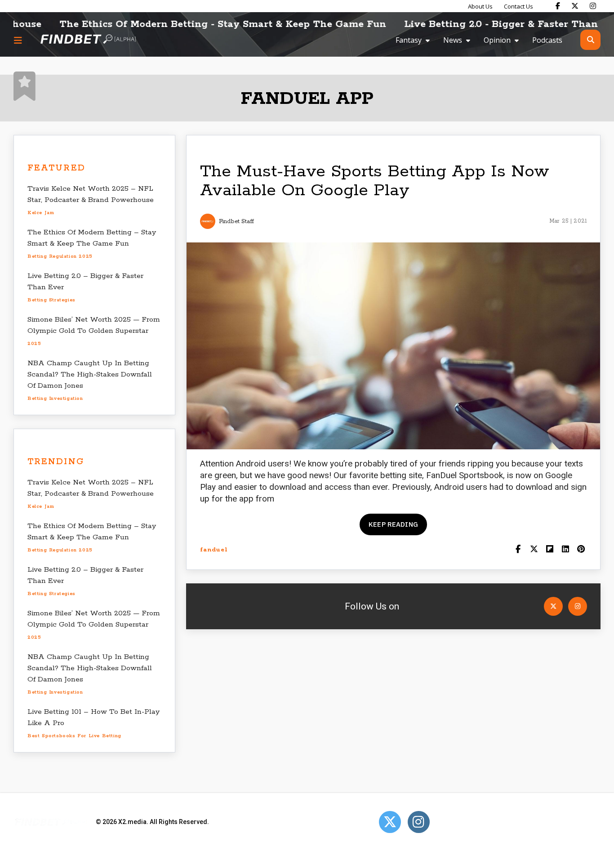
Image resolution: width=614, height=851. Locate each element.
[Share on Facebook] (518, 549)
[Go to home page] (88, 39)
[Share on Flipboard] (549, 549)
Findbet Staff (236, 221)
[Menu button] (17, 40)
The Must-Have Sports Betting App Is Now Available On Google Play (374, 181)
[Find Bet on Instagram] (593, 6)
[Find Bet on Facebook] (558, 6)
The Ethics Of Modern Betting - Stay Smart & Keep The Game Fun (196, 24)
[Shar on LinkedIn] (565, 549)
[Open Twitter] (553, 606)
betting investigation (55, 398)
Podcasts (547, 40)
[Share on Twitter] (533, 549)
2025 (34, 343)
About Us (480, 6)
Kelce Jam (40, 213)
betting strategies (51, 300)
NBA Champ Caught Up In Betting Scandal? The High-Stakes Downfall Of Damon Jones (89, 374)
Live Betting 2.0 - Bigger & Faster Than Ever (487, 24)
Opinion (497, 40)
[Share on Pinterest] (581, 549)
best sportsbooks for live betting (74, 736)
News (452, 40)
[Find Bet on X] (574, 6)
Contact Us (518, 6)
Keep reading (393, 524)
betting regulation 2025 (60, 256)
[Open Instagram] (577, 606)
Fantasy (409, 40)
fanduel (213, 550)
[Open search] (590, 40)
